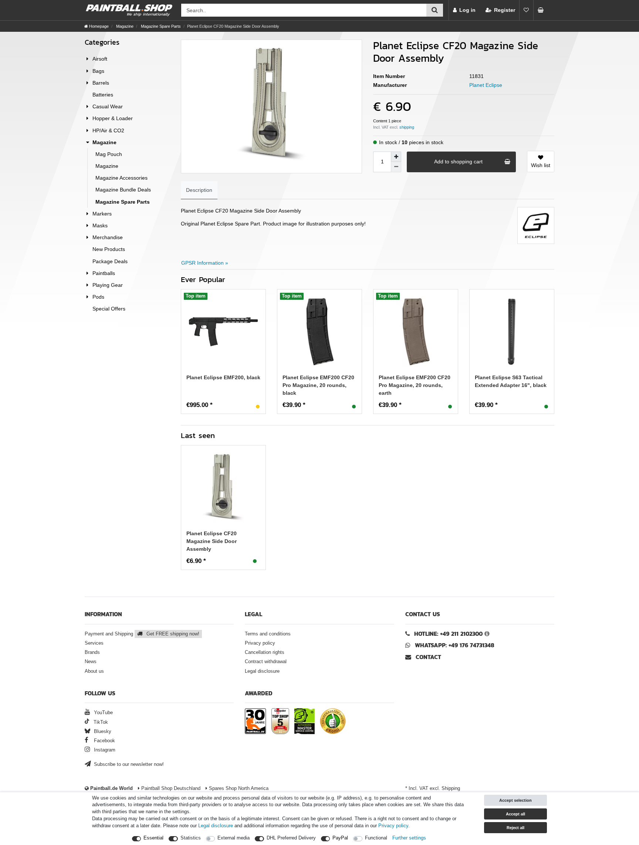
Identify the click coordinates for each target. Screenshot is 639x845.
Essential (153, 838)
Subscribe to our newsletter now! (128, 764)
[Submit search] (434, 10)
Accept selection (515, 800)
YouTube (102, 712)
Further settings (409, 838)
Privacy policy (260, 643)
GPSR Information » (204, 263)
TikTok (100, 722)
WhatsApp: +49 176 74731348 (454, 645)
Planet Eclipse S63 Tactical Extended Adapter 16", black (511, 381)
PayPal (340, 838)
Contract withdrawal (266, 661)
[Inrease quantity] (396, 157)
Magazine (124, 26)
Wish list (540, 165)
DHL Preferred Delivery (291, 838)
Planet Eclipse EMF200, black (223, 377)
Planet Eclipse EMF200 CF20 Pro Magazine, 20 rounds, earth (414, 385)
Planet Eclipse (485, 85)
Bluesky (101, 731)
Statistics (190, 838)
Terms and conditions (268, 634)
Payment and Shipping (142, 634)
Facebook (103, 740)
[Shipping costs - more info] (406, 127)
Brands (92, 652)
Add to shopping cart (458, 161)
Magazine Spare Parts (160, 26)
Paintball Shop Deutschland (170, 788)
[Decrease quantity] (396, 167)
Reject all (515, 827)
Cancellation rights (264, 652)
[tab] (199, 190)
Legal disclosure (262, 671)
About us (94, 671)
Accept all (515, 814)
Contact (427, 657)
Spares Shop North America (237, 788)
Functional (376, 838)
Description (199, 190)
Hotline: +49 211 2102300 (448, 633)
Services (94, 643)
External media (233, 838)
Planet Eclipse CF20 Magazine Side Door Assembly (211, 541)
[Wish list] (526, 10)
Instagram (103, 750)
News (91, 661)
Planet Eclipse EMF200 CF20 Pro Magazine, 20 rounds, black (318, 385)
